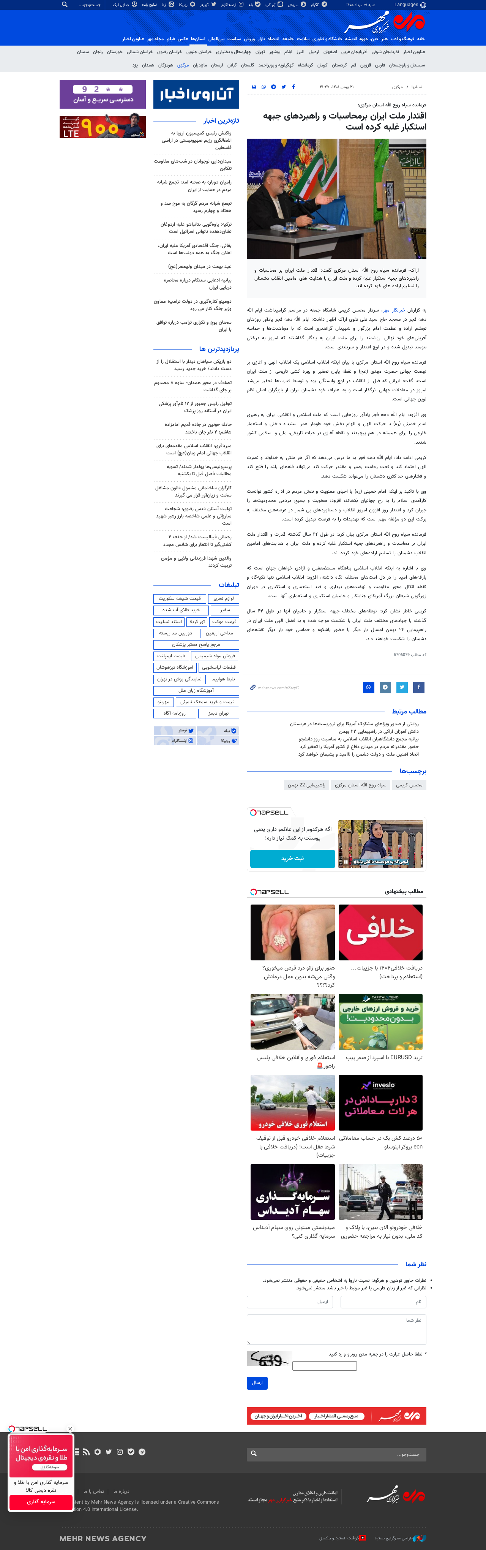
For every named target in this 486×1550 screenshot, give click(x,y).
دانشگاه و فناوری (327, 39)
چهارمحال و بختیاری (233, 52)
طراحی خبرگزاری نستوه (394, 1538)
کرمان (322, 65)
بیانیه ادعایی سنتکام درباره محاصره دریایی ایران (198, 284)
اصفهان (330, 52)
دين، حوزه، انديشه (361, 39)
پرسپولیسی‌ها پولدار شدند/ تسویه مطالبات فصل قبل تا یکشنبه (199, 470)
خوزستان (115, 52)
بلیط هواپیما (223, 679)
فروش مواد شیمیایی (215, 656)
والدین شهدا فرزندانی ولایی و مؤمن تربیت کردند (196, 562)
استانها (417, 87)
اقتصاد (273, 39)
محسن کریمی (409, 785)
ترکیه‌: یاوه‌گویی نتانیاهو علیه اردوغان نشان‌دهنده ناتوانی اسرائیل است (196, 228)
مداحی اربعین (219, 633)
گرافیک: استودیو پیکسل (339, 1538)
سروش (294, 5)
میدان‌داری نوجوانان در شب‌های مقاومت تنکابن (193, 165)
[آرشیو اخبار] (75, 1452)
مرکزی (183, 65)
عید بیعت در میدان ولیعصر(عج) (200, 266)
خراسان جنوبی (199, 52)
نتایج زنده (150, 5)
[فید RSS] (86, 1452)
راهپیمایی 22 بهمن (306, 785)
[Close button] (70, 1429)
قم (353, 65)
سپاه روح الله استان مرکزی (361, 785)
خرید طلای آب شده (181, 610)
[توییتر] (109, 1452)
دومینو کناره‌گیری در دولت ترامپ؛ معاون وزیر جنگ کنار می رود (193, 305)
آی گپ (270, 5)
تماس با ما (94, 1491)
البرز (301, 52)
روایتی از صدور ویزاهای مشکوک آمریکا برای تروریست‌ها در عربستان (354, 724)
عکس (183, 39)
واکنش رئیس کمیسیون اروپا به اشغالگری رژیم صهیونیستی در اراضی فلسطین (197, 141)
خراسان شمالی (140, 52)
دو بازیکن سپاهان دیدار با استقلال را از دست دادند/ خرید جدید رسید (194, 365)
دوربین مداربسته (175, 633)
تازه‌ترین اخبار (221, 121)
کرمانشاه (305, 65)
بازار (261, 39)
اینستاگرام (229, 5)
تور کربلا (197, 622)
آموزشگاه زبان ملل (196, 690)
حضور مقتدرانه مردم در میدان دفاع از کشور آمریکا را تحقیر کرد (359, 747)
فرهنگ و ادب (402, 39)
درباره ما (121, 1491)
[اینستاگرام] (120, 1452)
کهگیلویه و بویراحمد (276, 65)
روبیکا (184, 5)
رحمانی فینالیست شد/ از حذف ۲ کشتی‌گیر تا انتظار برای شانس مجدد (197, 540)
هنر (384, 39)
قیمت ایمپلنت (171, 656)
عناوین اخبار (414, 52)
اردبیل (314, 52)
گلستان (247, 65)
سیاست (234, 39)
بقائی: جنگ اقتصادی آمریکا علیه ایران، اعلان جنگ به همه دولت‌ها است (195, 249)
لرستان (217, 65)
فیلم (171, 39)
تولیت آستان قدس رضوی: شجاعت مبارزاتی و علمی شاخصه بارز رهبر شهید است (194, 516)
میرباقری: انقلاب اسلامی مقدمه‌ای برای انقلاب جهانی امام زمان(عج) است (194, 449)
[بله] (131, 1452)
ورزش (249, 39)
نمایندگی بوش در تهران (179, 679)
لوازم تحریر (223, 599)
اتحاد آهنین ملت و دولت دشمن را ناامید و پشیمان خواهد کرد (358, 754)
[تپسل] (253, 812)
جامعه (288, 39)
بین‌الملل (216, 39)
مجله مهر (155, 39)
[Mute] (356, 862)
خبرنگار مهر (394, 310)
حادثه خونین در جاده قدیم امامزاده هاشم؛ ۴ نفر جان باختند (198, 428)
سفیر (225, 610)
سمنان (83, 52)
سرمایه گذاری (41, 1502)
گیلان (232, 65)
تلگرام (315, 5)
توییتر (205, 5)
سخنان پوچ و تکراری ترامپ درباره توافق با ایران (194, 326)
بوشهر (274, 52)
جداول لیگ (122, 5)
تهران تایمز (218, 713)
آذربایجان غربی (354, 52)
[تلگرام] (142, 1452)
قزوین (365, 65)
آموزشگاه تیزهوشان (174, 667)
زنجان (98, 52)
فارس (380, 65)
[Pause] (345, 862)
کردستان (339, 65)
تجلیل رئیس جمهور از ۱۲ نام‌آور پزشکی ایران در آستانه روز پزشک (195, 407)
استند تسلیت (169, 622)
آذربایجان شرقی (385, 52)
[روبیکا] (98, 1452)
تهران (260, 52)
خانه (421, 39)
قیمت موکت (224, 622)
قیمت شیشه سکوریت (180, 599)
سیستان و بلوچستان (407, 65)
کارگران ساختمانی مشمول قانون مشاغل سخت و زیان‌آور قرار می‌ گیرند (193, 491)
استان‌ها (198, 39)
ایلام (288, 52)
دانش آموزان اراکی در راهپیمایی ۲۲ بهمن (379, 731)
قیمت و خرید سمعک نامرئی (207, 702)
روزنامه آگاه (175, 713)
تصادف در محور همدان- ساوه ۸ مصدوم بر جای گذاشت (193, 386)
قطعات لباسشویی (219, 667)
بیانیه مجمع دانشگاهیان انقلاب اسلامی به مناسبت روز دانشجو (359, 739)
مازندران (200, 65)
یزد (135, 65)
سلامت (303, 39)
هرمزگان (165, 65)
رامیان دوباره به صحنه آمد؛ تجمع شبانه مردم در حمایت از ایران (194, 186)
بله (251, 5)
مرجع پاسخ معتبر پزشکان (196, 644)
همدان (148, 65)
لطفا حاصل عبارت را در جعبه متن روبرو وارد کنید (377, 1354)
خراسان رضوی (169, 52)
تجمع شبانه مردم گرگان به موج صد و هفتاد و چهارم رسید (196, 207)
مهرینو (163, 702)
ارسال (257, 1383)
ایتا (164, 5)
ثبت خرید (292, 859)
